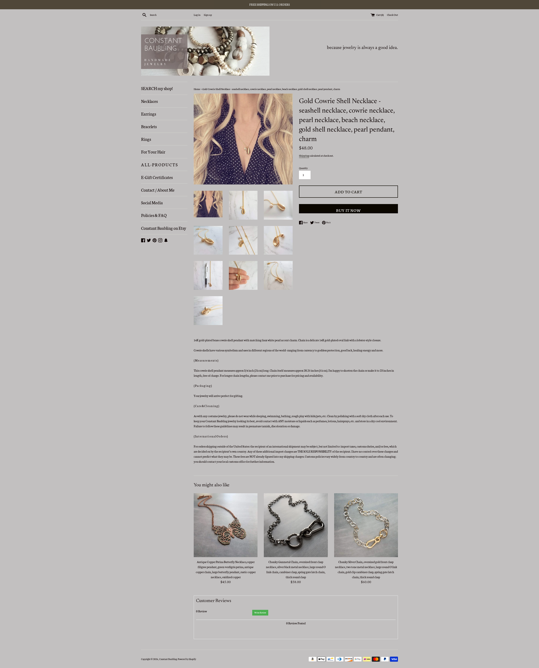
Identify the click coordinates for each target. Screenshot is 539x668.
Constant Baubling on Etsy (163, 228)
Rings (146, 139)
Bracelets (149, 126)
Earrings (148, 114)
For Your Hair (153, 152)
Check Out (392, 14)
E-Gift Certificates (157, 177)
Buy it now (348, 210)
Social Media (152, 202)
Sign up (208, 14)
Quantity (303, 168)
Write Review (260, 612)
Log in (197, 14)
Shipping (304, 155)
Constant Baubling (168, 659)
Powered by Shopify (187, 659)
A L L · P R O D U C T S (159, 164)
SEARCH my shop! (157, 88)
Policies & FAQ (154, 215)
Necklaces (149, 101)
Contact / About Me (158, 190)
